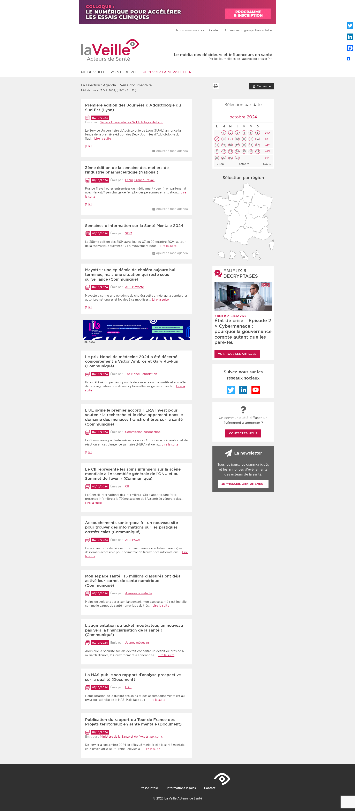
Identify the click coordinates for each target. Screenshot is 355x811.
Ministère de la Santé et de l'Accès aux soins (131, 736)
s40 (267, 132)
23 (230, 151)
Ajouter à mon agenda (172, 151)
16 (230, 145)
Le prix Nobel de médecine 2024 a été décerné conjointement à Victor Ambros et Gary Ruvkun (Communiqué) (131, 361)
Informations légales (181, 788)
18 (244, 145)
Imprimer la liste (215, 86)
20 (257, 145)
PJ (90, 146)
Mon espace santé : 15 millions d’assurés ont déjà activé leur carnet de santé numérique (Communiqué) (133, 581)
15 (223, 145)
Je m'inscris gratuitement (243, 483)
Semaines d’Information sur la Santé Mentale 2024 (134, 225)
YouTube (255, 390)
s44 (267, 157)
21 (217, 151)
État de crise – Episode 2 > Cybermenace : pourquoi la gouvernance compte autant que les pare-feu (243, 331)
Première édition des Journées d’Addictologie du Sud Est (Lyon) (133, 107)
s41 (266, 138)
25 (244, 151)
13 (257, 138)
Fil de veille (93, 72)
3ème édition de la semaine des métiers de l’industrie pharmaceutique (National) (127, 170)
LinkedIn (243, 390)
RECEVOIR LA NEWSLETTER (167, 72)
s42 (267, 145)
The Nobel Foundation (141, 374)
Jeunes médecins (137, 642)
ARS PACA (132, 539)
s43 (267, 151)
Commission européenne (142, 432)
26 (250, 151)
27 (257, 151)
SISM (128, 233)
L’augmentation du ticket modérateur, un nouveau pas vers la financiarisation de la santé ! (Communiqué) (134, 630)
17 (237, 145)
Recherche (264, 86)
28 (217, 157)
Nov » (267, 163)
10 (237, 138)
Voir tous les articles (237, 353)
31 (237, 157)
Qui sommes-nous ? (190, 30)
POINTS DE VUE (124, 72)
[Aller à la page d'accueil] (110, 50)
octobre (244, 163)
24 (237, 151)
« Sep (220, 163)
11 (244, 138)
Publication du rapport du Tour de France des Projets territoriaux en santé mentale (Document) (133, 722)
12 (250, 138)
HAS (128, 687)
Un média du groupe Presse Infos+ (249, 30)
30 (230, 157)
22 (223, 151)
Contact (215, 30)
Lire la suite (102, 138)
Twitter (231, 390)
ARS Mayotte (134, 287)
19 (250, 145)
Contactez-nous (243, 433)
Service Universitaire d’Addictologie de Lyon (131, 122)
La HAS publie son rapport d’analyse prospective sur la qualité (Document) (133, 677)
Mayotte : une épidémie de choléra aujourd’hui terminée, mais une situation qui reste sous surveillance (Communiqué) (130, 274)
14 (217, 145)
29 (223, 157)
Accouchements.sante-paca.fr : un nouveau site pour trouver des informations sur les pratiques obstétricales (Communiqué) (131, 527)
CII (127, 486)
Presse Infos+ (149, 788)
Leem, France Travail (139, 180)
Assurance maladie (138, 593)
